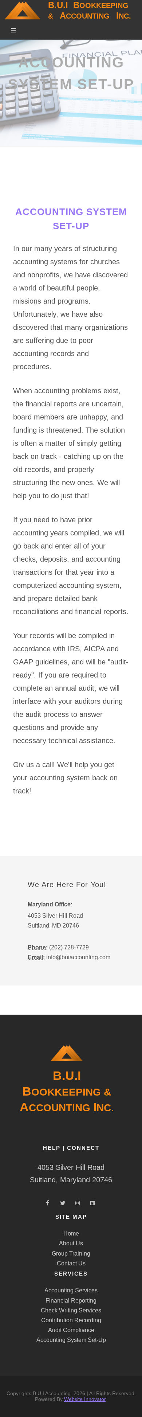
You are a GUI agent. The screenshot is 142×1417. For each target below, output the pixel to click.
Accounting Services (71, 1290)
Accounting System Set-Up (71, 1340)
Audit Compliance (71, 1330)
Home (71, 1233)
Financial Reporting (71, 1300)
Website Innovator (85, 1399)
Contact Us (71, 1263)
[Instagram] (77, 1203)
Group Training (71, 1253)
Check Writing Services (71, 1310)
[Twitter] (62, 1203)
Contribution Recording (71, 1320)
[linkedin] (92, 1203)
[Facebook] (48, 1203)
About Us (71, 1243)
